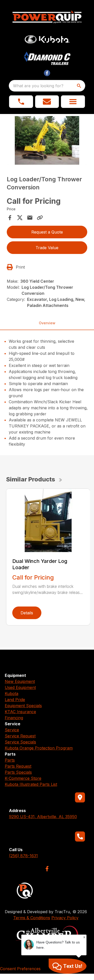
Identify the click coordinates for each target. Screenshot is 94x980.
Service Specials (20, 741)
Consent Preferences (20, 968)
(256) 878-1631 (23, 855)
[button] (21, 101)
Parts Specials (18, 772)
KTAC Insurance (20, 711)
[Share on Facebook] (10, 218)
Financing (14, 717)
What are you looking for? (38, 85)
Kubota (11, 693)
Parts (10, 760)
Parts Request (18, 766)
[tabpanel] (47, 141)
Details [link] (27, 612)
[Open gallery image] (47, 140)
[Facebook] (47, 869)
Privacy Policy (64, 917)
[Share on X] (20, 218)
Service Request (20, 735)
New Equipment (20, 681)
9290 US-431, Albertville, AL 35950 (43, 816)
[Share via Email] (30, 218)
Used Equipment (20, 687)
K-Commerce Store (23, 778)
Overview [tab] (47, 323)
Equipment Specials (23, 705)
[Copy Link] (40, 218)
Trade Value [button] (47, 247)
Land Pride (15, 699)
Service (12, 729)
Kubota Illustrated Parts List (31, 784)
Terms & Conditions (31, 917)
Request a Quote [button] (47, 232)
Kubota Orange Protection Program (39, 748)
